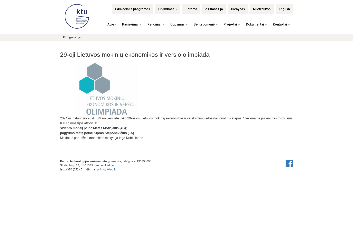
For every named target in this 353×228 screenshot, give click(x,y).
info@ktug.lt (108, 169)
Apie (110, 24)
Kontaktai (280, 24)
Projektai (231, 24)
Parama (191, 9)
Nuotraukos (262, 9)
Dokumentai (255, 24)
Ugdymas (177, 24)
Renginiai (154, 24)
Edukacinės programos (132, 9)
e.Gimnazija (214, 9)
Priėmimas (166, 9)
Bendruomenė (205, 24)
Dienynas (238, 9)
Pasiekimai (130, 24)
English (284, 9)
